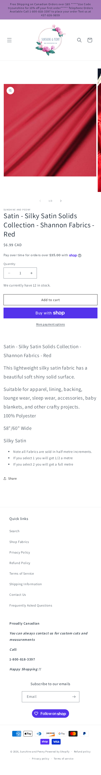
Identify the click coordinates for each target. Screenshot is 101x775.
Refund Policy (19, 563)
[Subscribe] (74, 696)
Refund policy (82, 751)
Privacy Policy (19, 552)
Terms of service (64, 758)
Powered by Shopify (57, 751)
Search (14, 531)
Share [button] (12, 478)
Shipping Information (25, 584)
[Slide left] (40, 201)
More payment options (50, 324)
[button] (9, 40)
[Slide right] (61, 201)
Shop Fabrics (19, 542)
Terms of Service (21, 573)
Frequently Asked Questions (30, 605)
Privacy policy (40, 758)
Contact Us (17, 594)
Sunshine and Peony (32, 751)
